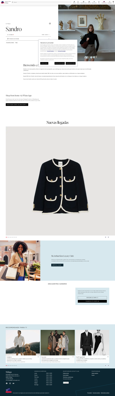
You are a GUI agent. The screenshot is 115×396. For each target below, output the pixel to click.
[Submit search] (12, 2)
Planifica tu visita (91, 301)
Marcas (8, 23)
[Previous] (106, 237)
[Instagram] (10, 383)
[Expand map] (40, 305)
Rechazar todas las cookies (59, 63)
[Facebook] (7, 383)
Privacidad (89, 392)
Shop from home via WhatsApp (16, 104)
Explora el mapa (92, 297)
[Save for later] (50, 24)
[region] (57, 53)
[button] (38, 357)
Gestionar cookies (44, 63)
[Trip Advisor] (13, 383)
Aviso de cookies (96, 392)
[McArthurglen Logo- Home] (2, 2)
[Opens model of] (60, 180)
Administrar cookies (105, 392)
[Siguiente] (108, 237)
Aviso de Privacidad (61, 51)
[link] (8, 2)
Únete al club (56, 265)
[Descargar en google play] (66, 383)
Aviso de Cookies (50, 51)
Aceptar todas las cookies (70, 63)
